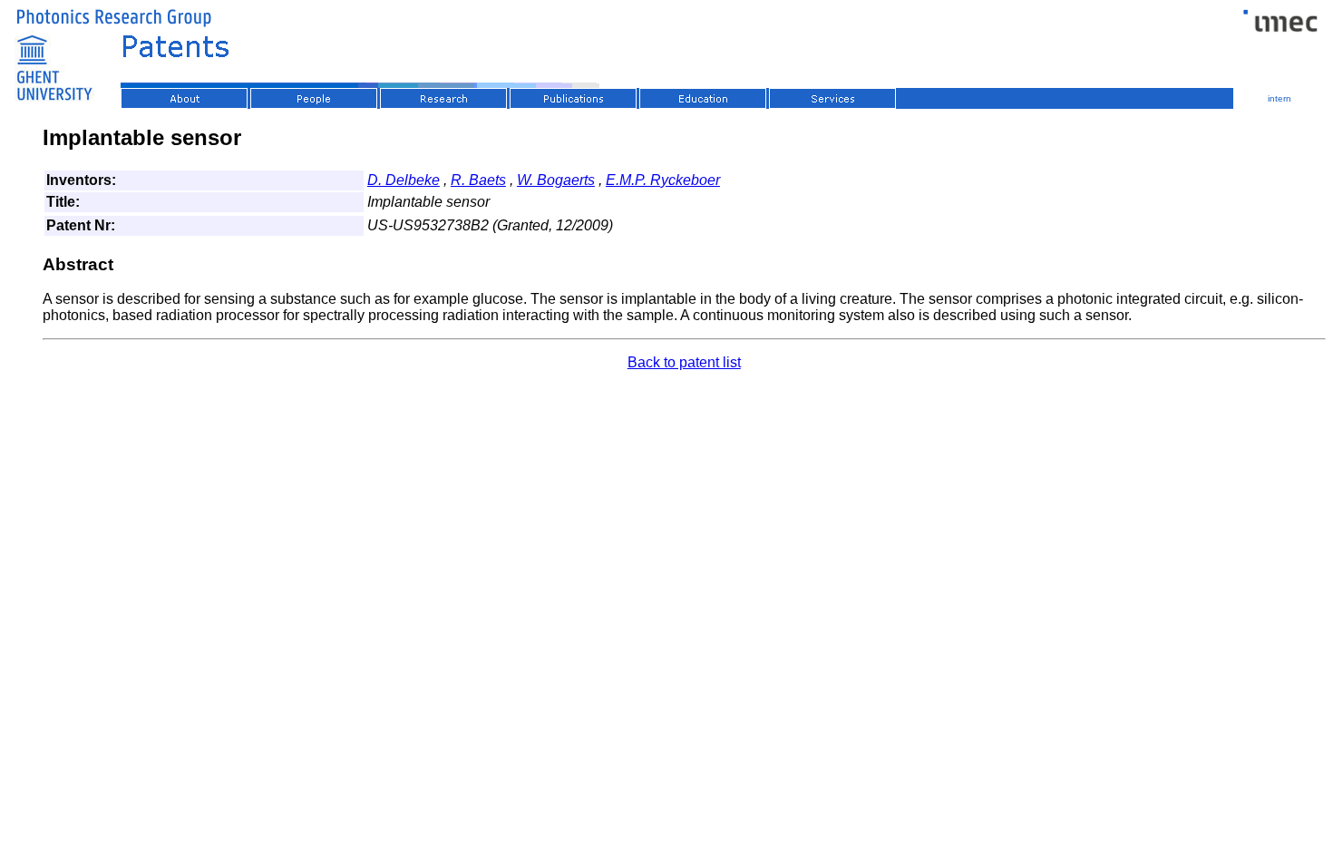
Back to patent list (684, 362)
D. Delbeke (403, 180)
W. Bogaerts (556, 180)
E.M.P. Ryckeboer (663, 180)
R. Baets (478, 180)
